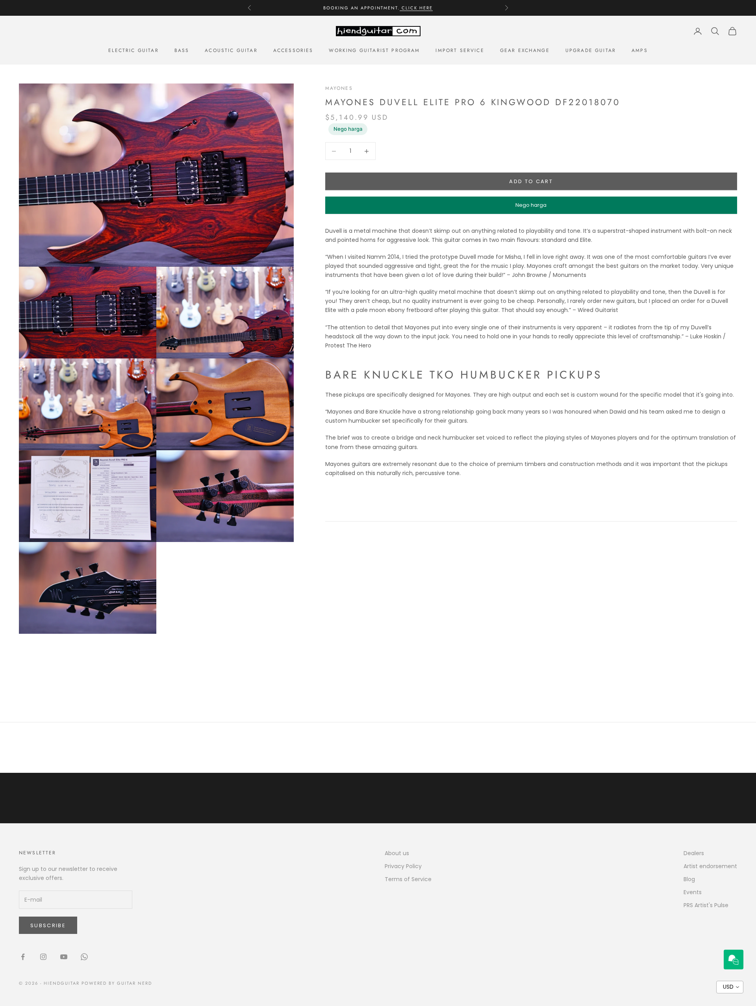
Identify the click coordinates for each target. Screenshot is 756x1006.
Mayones (339, 88)
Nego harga (348, 129)
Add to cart (531, 181)
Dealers (694, 853)
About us (397, 853)
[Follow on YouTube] (64, 957)
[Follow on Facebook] (23, 957)
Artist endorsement (710, 866)
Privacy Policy (403, 866)
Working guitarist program (374, 50)
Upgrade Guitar (590, 50)
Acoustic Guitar (231, 50)
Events (693, 892)
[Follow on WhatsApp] (84, 957)
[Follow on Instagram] (43, 957)
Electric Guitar (133, 50)
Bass (181, 50)
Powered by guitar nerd (117, 983)
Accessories (293, 50)
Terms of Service (408, 879)
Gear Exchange (525, 50)
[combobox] (729, 987)
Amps (640, 50)
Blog (689, 879)
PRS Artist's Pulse (706, 905)
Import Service (459, 50)
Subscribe (48, 925)
